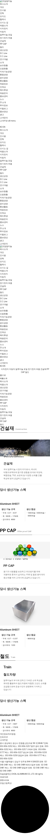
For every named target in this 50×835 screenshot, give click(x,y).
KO (1, 127)
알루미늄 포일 (6, 35)
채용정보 (4, 397)
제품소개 (3, 378)
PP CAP (3, 44)
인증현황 (4, 69)
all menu (12, 121)
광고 (2, 114)
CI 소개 (3, 102)
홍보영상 (4, 111)
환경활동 (4, 81)
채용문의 (4, 93)
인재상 (3, 87)
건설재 (3, 41)
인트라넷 (4, 737)
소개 (2, 62)
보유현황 (4, 65)
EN (4, 127)
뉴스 (2, 99)
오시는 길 (4, 22)
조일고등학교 (6, 783)
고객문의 (4, 118)
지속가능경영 (6, 394)
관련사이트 (4, 780)
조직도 (3, 16)
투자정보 (4, 105)
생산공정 (4, 387)
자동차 (3, 32)
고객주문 (4, 121)
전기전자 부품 (6, 38)
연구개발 (4, 390)
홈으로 (3, 375)
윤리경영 (4, 78)
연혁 (2, 13)
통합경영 (4, 75)
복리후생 (4, 90)
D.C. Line (3, 53)
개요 (2, 7)
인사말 (3, 10)
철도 (2, 47)
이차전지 (4, 28)
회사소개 (4, 381)
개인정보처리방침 (8, 734)
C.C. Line (3, 56)
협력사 (3, 19)
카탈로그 (4, 108)
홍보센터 (4, 400)
